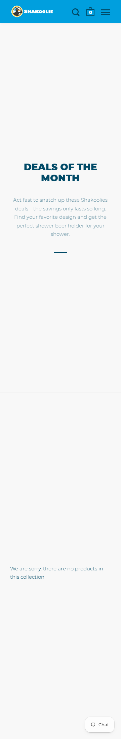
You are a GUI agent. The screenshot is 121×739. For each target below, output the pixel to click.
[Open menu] (105, 12)
